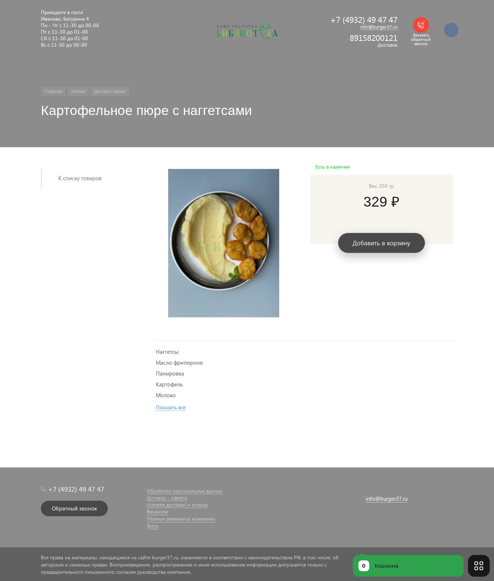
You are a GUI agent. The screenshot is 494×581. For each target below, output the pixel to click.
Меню (78, 91)
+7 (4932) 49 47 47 (363, 19)
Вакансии (157, 512)
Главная (53, 91)
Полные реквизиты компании (181, 519)
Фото (152, 526)
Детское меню (109, 91)
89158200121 (373, 37)
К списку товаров (80, 178)
